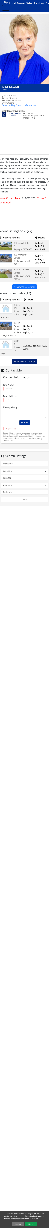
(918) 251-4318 (10, 98)
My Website (9, 103)
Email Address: (10, 396)
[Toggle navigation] (5, 8)
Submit (24, 422)
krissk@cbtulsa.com (12, 100)
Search (25, 499)
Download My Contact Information (19, 105)
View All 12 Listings (25, 361)
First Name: (8, 384)
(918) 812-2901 (10, 95)
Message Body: (10, 407)
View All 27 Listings (25, 286)
